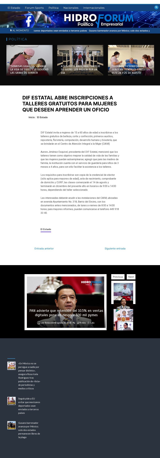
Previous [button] (118, 276)
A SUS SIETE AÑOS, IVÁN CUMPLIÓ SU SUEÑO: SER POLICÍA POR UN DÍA (80, 70)
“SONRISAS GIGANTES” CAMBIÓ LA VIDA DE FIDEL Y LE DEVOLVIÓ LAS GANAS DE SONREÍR (29, 70)
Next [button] (131, 276)
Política (54, 7)
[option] (29, 60)
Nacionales (70, 7)
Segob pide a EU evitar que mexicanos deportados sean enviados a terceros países (29, 405)
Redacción (49, 323)
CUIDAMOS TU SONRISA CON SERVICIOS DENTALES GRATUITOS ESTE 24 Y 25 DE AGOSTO (131, 70)
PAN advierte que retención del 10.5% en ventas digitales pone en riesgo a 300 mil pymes (66, 313)
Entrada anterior (44, 248)
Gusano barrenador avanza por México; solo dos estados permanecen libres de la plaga (29, 430)
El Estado (14, 7)
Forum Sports (34, 7)
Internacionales (94, 7)
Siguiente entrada (115, 248)
